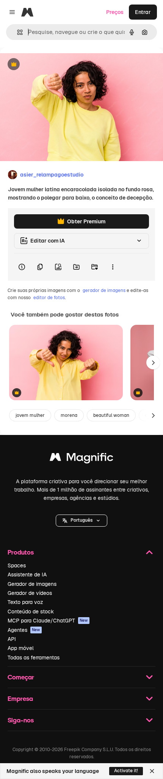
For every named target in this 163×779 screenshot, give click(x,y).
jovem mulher (30, 415)
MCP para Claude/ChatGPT (48, 620)
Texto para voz (25, 602)
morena (69, 415)
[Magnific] (81, 459)
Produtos (21, 552)
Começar (21, 677)
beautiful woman (111, 415)
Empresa (20, 698)
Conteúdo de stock (31, 611)
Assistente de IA (27, 574)
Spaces (17, 565)
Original (48, 64)
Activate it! (126, 771)
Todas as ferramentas (34, 657)
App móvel (21, 648)
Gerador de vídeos (30, 593)
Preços (115, 12)
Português (81, 520)
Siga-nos (21, 720)
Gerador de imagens (32, 584)
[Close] (152, 771)
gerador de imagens (104, 290)
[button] (81, 521)
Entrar (143, 12)
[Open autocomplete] (16, 32)
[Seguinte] (153, 362)
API (12, 639)
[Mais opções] (112, 267)
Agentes (24, 630)
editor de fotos (49, 298)
